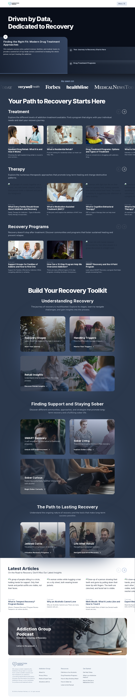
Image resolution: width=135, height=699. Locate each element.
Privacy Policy (43, 675)
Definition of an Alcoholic (69, 672)
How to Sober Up (66, 682)
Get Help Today (87, 672)
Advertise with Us (44, 682)
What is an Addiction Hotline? (89, 676)
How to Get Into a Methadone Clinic (88, 681)
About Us (42, 672)
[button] (118, 111)
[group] (101, 53)
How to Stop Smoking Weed (69, 678)
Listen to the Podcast (67, 685)
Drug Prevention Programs (69, 675)
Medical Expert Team (45, 678)
